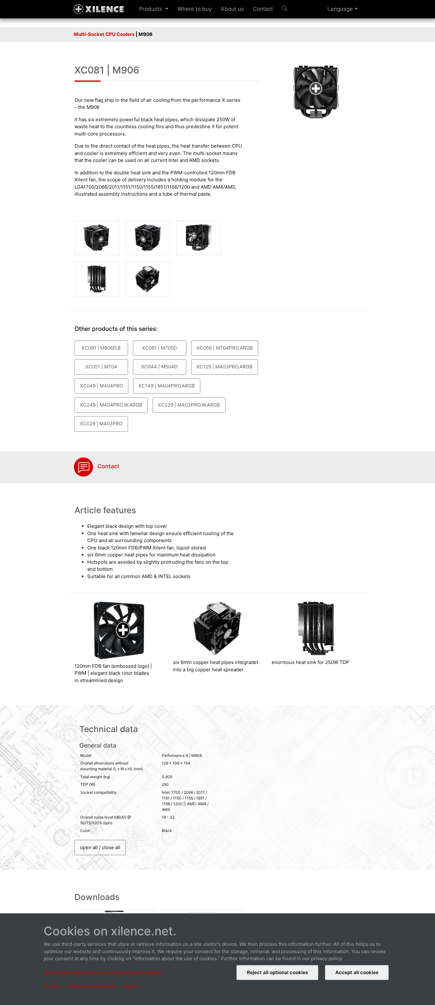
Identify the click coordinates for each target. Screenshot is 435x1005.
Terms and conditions (91, 986)
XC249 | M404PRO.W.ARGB (111, 405)
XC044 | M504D (159, 367)
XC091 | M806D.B (101, 348)
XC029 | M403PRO (101, 424)
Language (340, 9)
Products (151, 9)
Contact (263, 9)
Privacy (52, 986)
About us (232, 9)
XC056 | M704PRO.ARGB (224, 348)
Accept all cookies (356, 972)
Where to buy (194, 9)
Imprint (131, 986)
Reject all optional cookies (277, 972)
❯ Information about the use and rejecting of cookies (103, 972)
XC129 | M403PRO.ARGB (224, 367)
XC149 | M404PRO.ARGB (167, 386)
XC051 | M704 (101, 367)
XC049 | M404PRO (101, 386)
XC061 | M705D (159, 348)
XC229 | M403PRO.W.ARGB (189, 405)
